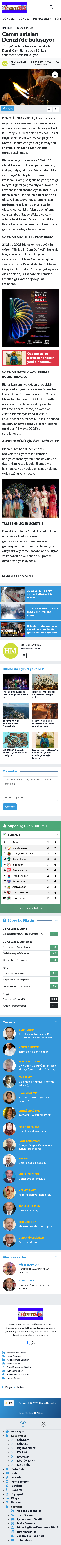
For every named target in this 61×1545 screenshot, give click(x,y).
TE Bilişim (38, 1413)
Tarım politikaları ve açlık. (34, 1051)
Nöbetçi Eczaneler (16, 1352)
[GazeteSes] (14, 7)
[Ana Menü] (56, 7)
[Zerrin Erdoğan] (9, 1065)
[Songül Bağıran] (9, 1113)
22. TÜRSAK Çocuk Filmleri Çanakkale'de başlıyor (15, 753)
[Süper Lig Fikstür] (56, 920)
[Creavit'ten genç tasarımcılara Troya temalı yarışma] (45, 710)
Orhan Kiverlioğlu (31, 1238)
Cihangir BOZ (27, 1222)
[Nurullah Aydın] (9, 1176)
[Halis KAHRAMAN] (9, 1144)
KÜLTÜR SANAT (24, 28)
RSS (10, 1403)
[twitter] (43, 1424)
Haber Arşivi (13, 1378)
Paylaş (9, 108)
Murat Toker (27, 1281)
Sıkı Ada (23, 1158)
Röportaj (17, 1490)
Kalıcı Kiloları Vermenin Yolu (35, 1194)
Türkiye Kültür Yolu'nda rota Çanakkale (11, 724)
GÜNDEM (8, 18)
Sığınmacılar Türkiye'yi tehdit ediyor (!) (36, 1083)
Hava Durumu (14, 1356)
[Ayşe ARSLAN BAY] (9, 1129)
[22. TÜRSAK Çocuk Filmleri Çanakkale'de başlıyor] (16, 740)
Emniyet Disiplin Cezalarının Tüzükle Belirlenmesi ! (35, 1147)
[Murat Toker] (9, 1284)
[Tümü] (56, 1022)
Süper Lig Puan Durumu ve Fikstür (38, 1527)
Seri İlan (16, 1485)
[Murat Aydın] (9, 1033)
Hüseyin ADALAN (29, 1265)
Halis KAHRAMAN (29, 1141)
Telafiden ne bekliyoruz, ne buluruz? (35, 1099)
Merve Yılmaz (27, 1190)
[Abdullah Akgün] (9, 1208)
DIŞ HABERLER (42, 18)
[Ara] (51, 7)
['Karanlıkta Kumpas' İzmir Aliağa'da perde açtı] (16, 681)
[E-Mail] (24, 655)
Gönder (10, 806)
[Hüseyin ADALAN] (9, 1268)
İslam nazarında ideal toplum (36, 1226)
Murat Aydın (26, 1030)
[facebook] (23, 1424)
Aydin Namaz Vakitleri (18, 1360)
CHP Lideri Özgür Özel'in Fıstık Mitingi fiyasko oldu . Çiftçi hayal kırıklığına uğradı (38, 1068)
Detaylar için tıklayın (30, 908)
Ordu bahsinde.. (28, 1242)
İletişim (20, 1387)
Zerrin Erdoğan (29, 1061)
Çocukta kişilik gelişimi (32, 1131)
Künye (8, 1387)
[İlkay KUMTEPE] (9, 1097)
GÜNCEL (23, 18)
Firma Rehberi (20, 1481)
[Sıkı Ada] (9, 1160)
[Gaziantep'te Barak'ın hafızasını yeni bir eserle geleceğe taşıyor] (45, 740)
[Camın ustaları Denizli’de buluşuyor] (30, 87)
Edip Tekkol (26, 1077)
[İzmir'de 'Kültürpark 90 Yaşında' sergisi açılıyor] (45, 681)
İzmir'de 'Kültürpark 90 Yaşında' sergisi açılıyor (43, 695)
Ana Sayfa (17, 1431)
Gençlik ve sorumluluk (32, 1179)
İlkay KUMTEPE (28, 1093)
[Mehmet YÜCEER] (9, 1049)
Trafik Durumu (14, 1363)
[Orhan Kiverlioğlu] (9, 1240)
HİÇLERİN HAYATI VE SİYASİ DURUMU (34, 1271)
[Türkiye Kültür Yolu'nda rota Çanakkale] (16, 710)
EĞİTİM (22, 1452)
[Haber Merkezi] (10, 650)
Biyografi (17, 1494)
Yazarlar (17, 1477)
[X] (33, 1342)
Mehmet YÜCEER (29, 1047)
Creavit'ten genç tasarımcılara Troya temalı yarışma (43, 724)
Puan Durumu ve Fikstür (19, 1367)
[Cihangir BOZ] (9, 1224)
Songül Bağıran (29, 1111)
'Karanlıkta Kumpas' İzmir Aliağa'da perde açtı (15, 695)
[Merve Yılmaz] (9, 1192)
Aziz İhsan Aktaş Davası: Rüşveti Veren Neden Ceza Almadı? (37, 1036)
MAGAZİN (23, 1465)
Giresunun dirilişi (29, 1210)
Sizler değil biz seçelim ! (33, 1163)
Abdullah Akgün (29, 1206)
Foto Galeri (18, 1469)
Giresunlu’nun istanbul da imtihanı (34, 1287)
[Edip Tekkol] (9, 1081)
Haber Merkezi (30, 648)
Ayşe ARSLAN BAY (29, 1127)
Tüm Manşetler (15, 1371)
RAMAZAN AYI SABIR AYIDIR (35, 1115)
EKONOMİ (23, 1456)
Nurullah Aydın (29, 1174)
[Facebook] (27, 1342)
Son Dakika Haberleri (18, 1374)
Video (15, 1473)
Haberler (7, 28)
